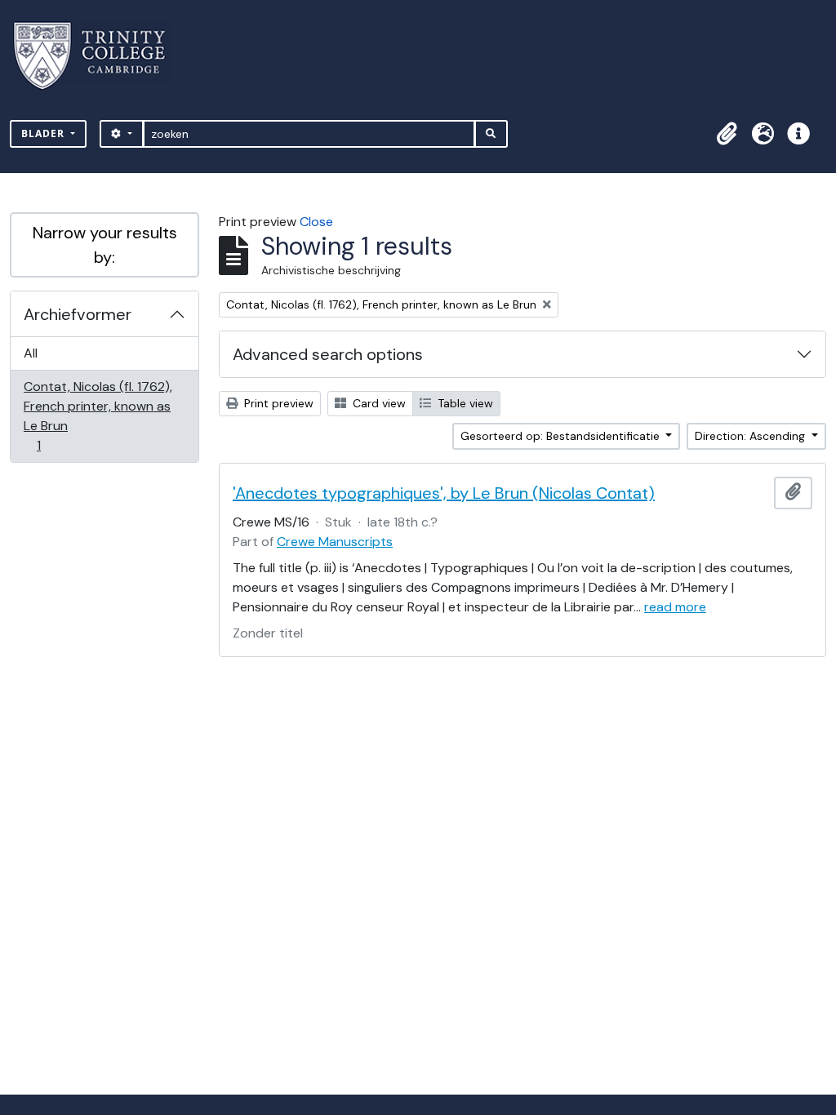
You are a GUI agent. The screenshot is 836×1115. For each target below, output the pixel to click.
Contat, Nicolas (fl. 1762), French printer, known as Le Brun (97, 415)
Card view (377, 403)
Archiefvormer (77, 314)
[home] (99, 56)
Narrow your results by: (105, 245)
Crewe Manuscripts (335, 541)
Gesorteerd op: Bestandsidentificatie (561, 436)
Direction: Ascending (751, 436)
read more (675, 606)
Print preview (277, 403)
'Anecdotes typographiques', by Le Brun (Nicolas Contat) (444, 493)
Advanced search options (328, 354)
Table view (463, 403)
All (31, 353)
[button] (727, 134)
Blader (44, 133)
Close (316, 221)
